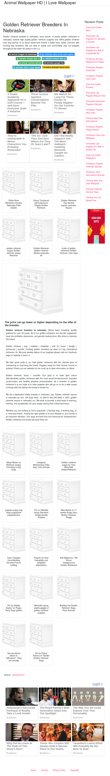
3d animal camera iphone (30, 62)
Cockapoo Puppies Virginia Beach (94, 128)
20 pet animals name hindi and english (56, 54)
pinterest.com (18, 674)
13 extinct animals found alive (56, 67)
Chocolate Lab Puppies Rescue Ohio (96, 94)
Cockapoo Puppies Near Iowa (94, 111)
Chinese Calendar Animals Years (94, 190)
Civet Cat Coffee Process (93, 86)
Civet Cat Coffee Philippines (93, 156)
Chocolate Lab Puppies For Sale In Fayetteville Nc (95, 50)
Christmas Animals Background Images (95, 60)
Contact (44, 770)
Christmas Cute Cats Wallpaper (95, 136)
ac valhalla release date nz (28, 58)
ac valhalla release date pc (54, 58)
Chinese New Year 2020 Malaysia (94, 182)
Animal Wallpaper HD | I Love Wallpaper (40, 2)
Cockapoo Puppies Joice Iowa (94, 77)
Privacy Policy (59, 770)
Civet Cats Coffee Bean (94, 29)
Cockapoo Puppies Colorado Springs (94, 165)
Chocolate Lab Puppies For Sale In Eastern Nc (95, 146)
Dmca (33, 770)
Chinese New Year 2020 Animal (94, 120)
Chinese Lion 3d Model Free (93, 199)
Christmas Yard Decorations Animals (95, 173)
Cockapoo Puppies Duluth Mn (94, 69)
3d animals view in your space (26, 67)
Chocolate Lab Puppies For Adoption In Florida (96, 38)
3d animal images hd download (23, 54)
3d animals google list (54, 62)
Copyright (74, 770)
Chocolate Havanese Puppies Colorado (95, 103)
